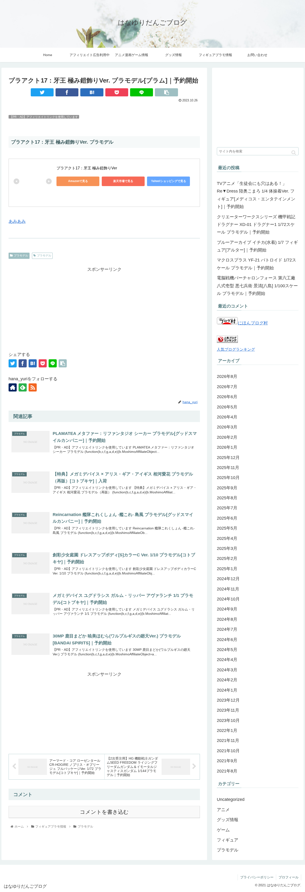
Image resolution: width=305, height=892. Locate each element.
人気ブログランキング (236, 349)
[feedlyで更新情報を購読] (23, 387)
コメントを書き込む (104, 812)
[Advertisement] (104, 306)
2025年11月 (228, 467)
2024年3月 (227, 670)
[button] (294, 152)
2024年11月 (228, 589)
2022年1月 (227, 730)
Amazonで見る (78, 181)
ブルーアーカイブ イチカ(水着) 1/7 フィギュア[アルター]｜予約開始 (257, 246)
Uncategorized (230, 799)
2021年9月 (227, 760)
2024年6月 (227, 639)
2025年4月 (227, 538)
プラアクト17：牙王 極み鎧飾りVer (86, 168)
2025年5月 (227, 528)
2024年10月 (228, 599)
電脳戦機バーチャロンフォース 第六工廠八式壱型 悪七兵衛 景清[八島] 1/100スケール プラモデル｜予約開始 (257, 286)
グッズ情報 (227, 819)
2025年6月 (227, 518)
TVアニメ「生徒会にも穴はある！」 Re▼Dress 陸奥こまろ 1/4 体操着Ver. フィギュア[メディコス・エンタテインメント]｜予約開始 (256, 195)
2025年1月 (227, 568)
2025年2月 (227, 558)
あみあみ (17, 221)
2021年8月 (227, 771)
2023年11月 (228, 710)
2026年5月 (227, 407)
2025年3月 (227, 548)
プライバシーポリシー (257, 877)
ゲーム (223, 830)
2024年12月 (228, 578)
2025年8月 (227, 498)
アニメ (223, 809)
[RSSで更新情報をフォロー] (33, 387)
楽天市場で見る (123, 181)
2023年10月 (228, 720)
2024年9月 (227, 609)
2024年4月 (227, 659)
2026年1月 (227, 447)
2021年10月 (228, 750)
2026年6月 (227, 396)
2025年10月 (228, 477)
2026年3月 (227, 427)
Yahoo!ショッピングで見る (168, 181)
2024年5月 (227, 649)
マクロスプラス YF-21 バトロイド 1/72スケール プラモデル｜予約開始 (256, 264)
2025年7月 (227, 508)
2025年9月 (227, 487)
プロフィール (289, 877)
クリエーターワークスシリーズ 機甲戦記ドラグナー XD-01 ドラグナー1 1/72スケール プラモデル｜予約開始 (256, 224)
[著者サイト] (13, 387)
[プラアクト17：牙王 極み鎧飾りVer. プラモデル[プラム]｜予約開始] (91, 92)
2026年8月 (227, 376)
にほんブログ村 (253, 323)
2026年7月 (227, 386)
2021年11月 (228, 740)
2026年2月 (227, 437)
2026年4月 (227, 417)
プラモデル (21, 255)
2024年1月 (227, 690)
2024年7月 (227, 629)
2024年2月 (227, 680)
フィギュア (227, 840)
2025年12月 (228, 457)
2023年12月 (228, 700)
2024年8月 (227, 619)
